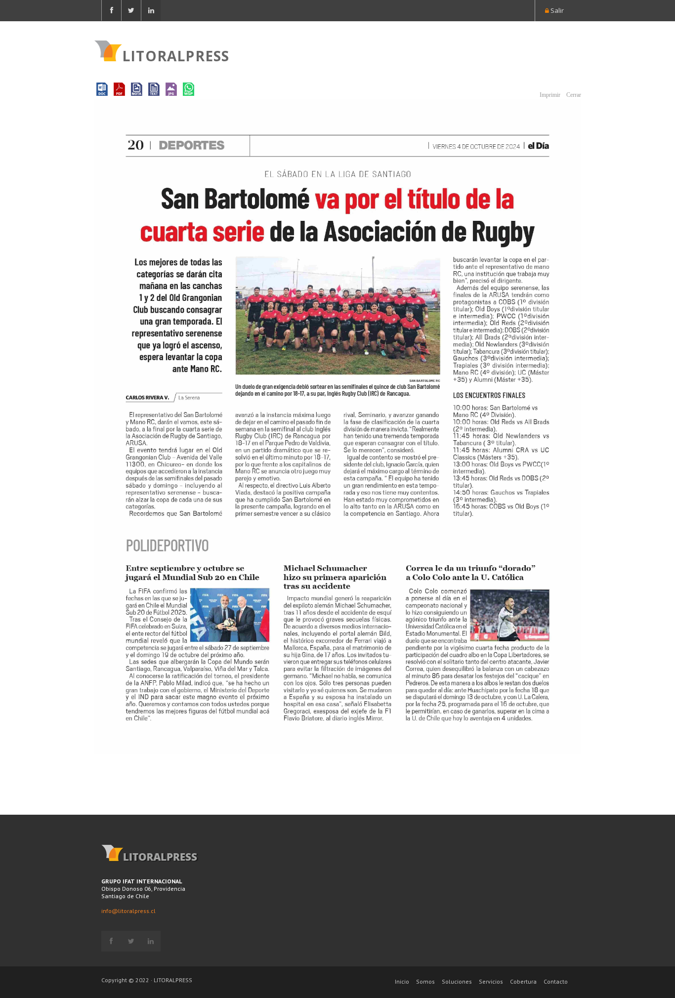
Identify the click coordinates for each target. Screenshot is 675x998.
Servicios (491, 981)
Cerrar (573, 94)
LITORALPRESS (175, 54)
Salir (556, 10)
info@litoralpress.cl (128, 911)
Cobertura (523, 981)
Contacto (556, 981)
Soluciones (457, 981)
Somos (425, 981)
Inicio (402, 981)
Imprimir (549, 94)
